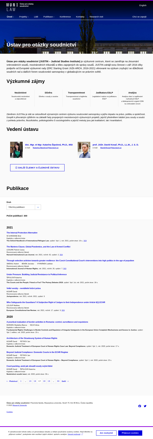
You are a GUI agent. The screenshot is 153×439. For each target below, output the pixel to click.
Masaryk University (20, 405)
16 (35, 381)
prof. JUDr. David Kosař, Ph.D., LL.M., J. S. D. (116, 145)
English (142, 5)
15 (30, 381)
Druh (9, 202)
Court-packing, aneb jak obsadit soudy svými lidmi (29, 366)
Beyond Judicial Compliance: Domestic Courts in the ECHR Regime (37, 352)
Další (64, 381)
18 (44, 381)
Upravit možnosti (74, 434)
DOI (85, 241)
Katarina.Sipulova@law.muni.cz (45, 148)
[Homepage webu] (20, 7)
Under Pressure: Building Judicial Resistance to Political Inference (37, 274)
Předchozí (13, 381)
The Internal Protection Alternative (22, 233)
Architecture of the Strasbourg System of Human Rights (32, 338)
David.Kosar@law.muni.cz (110, 148)
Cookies (10, 412)
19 (49, 381)
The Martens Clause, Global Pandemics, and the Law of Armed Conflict (38, 247)
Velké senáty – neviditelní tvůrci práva (24, 288)
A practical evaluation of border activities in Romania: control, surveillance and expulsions (47, 322)
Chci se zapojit (139, 17)
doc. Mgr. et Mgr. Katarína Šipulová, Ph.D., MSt (49, 145)
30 (58, 381)
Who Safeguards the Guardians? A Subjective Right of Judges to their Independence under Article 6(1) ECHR (56, 302)
